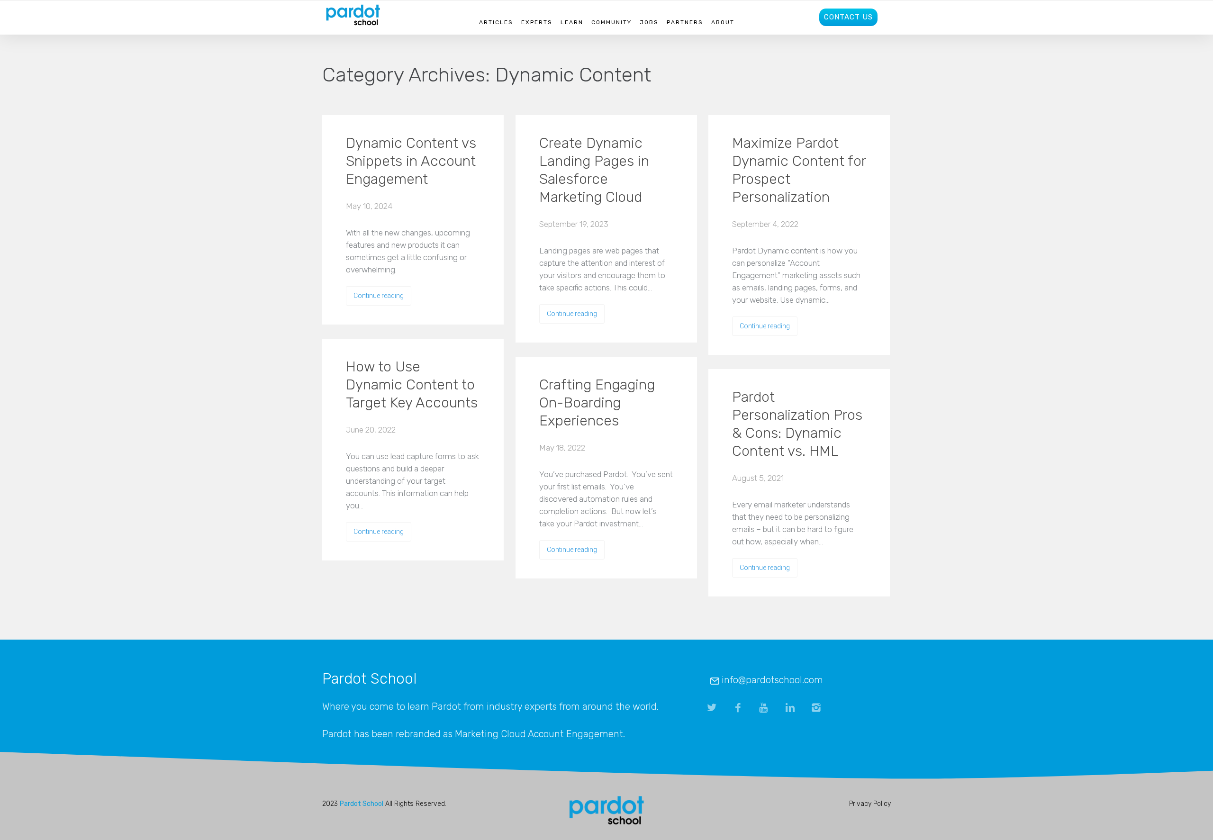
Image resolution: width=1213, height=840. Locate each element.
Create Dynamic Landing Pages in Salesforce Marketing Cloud (594, 170)
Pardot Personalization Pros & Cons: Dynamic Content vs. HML (797, 424)
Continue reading (378, 295)
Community (611, 22)
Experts (536, 22)
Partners (685, 22)
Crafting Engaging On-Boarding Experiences (597, 402)
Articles (496, 22)
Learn (572, 22)
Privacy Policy (870, 804)
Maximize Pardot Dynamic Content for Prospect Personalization (799, 170)
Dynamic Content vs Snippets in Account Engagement (411, 161)
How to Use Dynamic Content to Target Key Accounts (412, 384)
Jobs (649, 22)
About (722, 22)
